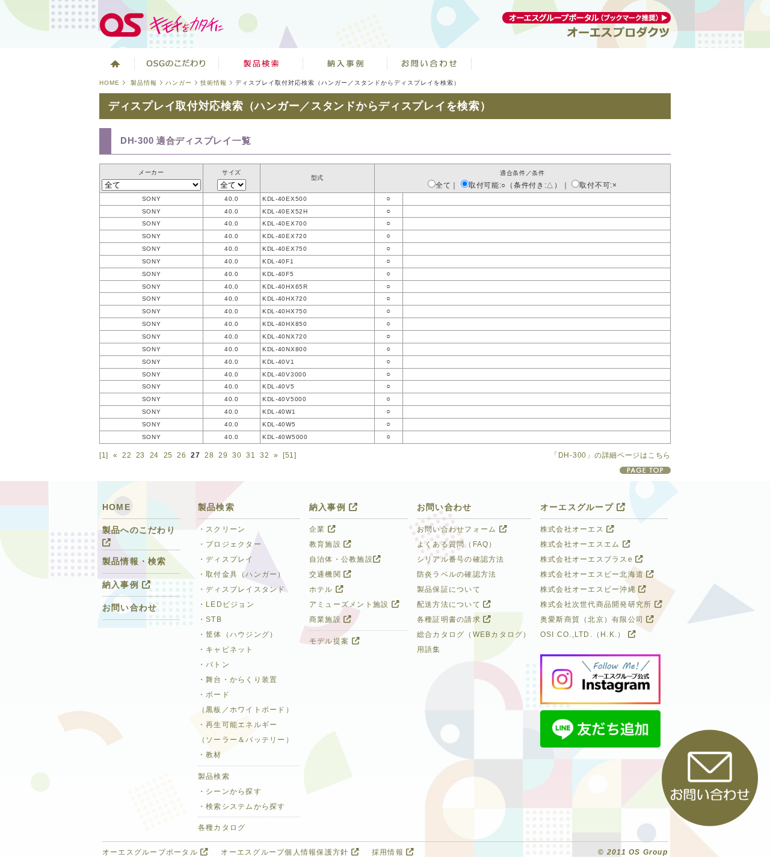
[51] (290, 455)
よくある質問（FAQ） (457, 544)
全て (443, 185)
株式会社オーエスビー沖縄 (589, 589)
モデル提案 (330, 641)
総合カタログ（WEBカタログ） (474, 634)
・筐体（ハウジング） (237, 634)
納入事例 (345, 63)
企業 (318, 529)
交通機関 (326, 574)
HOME (109, 82)
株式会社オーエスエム (581, 544)
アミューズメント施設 (350, 604)
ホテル (322, 589)
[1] (103, 455)
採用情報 (389, 852)
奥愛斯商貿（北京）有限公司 (593, 619)
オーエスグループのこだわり (177, 63)
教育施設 (326, 544)
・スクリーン (222, 529)
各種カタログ (222, 827)
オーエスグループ (578, 507)
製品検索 (261, 63)
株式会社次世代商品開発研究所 (597, 604)
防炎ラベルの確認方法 (456, 574)
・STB (210, 619)
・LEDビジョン (226, 604)
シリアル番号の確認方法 (461, 559)
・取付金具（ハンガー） (242, 574)
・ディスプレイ (226, 559)
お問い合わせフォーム (458, 529)
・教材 (210, 755)
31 (250, 455)
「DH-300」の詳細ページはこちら (610, 455)
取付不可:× (598, 185)
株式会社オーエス (573, 529)
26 (181, 455)
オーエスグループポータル (151, 852)
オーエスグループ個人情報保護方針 (286, 852)
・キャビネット (226, 649)
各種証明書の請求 (450, 619)
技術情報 (213, 82)
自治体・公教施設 (341, 559)
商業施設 (326, 619)
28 (209, 455)
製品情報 (144, 82)
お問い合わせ (429, 63)
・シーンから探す (230, 791)
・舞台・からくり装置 (237, 679)
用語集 (429, 649)
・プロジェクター (230, 544)
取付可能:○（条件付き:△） (515, 185)
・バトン (214, 664)
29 (222, 455)
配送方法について (450, 604)
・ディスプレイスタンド (242, 589)
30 (236, 455)
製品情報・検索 (134, 561)
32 (264, 455)
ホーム (114, 63)
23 (140, 455)
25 (168, 455)
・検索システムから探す (242, 806)
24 (154, 455)
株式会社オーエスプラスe (587, 559)
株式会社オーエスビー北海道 (593, 574)
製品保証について (449, 589)
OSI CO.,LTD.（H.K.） (584, 634)
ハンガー (178, 82)
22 (126, 455)
